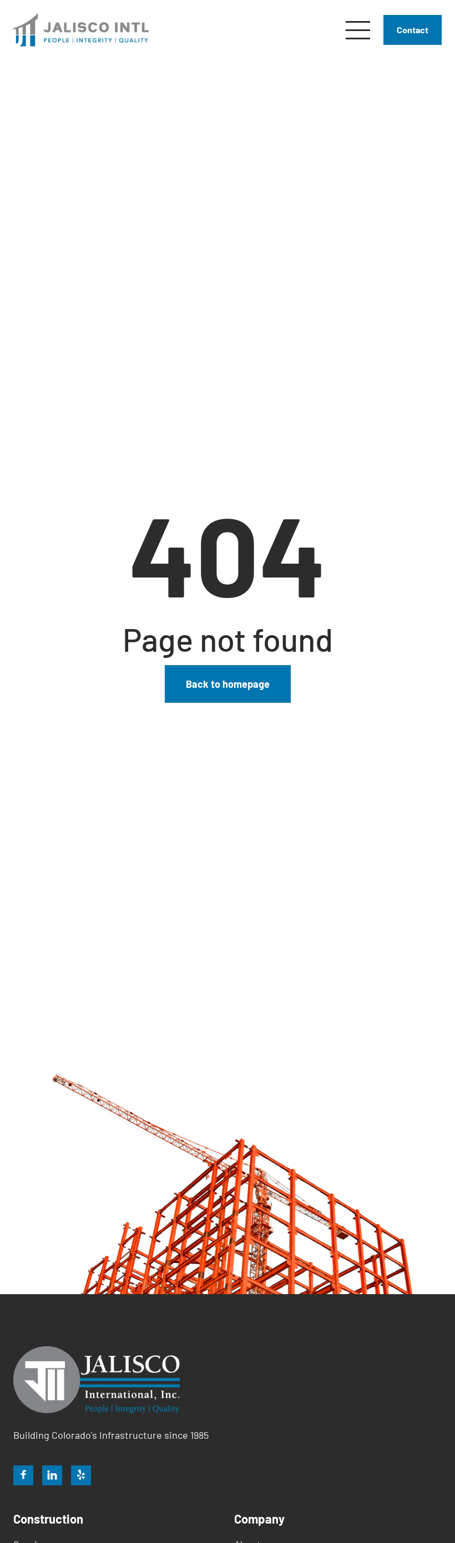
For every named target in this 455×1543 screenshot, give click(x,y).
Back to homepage (228, 684)
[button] (358, 30)
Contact (412, 29)
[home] (81, 30)
